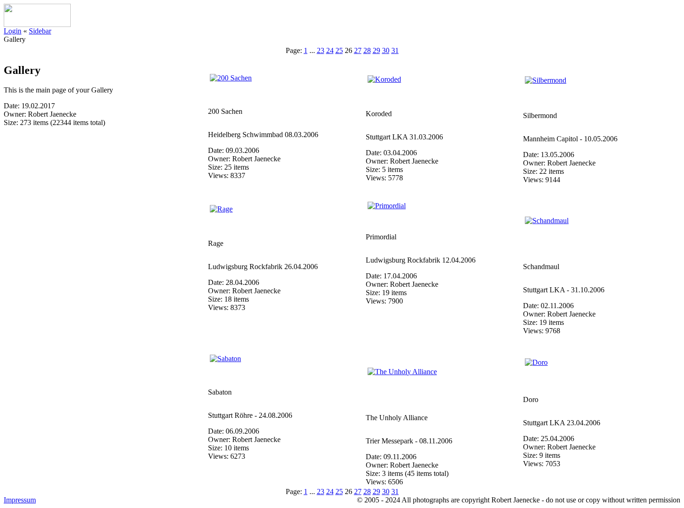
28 (367, 50)
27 (358, 50)
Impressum (20, 500)
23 (320, 50)
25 (339, 50)
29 (376, 50)
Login (12, 31)
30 (385, 50)
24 (330, 50)
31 (395, 50)
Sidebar (40, 31)
